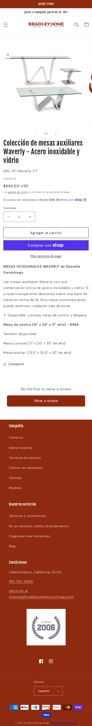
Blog (12, 546)
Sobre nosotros (21, 448)
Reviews (15, 488)
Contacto (16, 437)
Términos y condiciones (27, 516)
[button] (5, 25)
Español (44, 691)
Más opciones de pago (46, 256)
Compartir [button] (16, 364)
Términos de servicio (25, 458)
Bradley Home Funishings (36, 723)
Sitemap (15, 478)
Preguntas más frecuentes (29, 536)
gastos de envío (17, 192)
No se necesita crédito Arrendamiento (39, 526)
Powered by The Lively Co (63, 723)
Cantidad (9, 208)
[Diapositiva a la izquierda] (36, 134)
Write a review (46, 401)
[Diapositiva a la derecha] (56, 134)
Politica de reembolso (26, 468)
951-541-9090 (21, 581)
